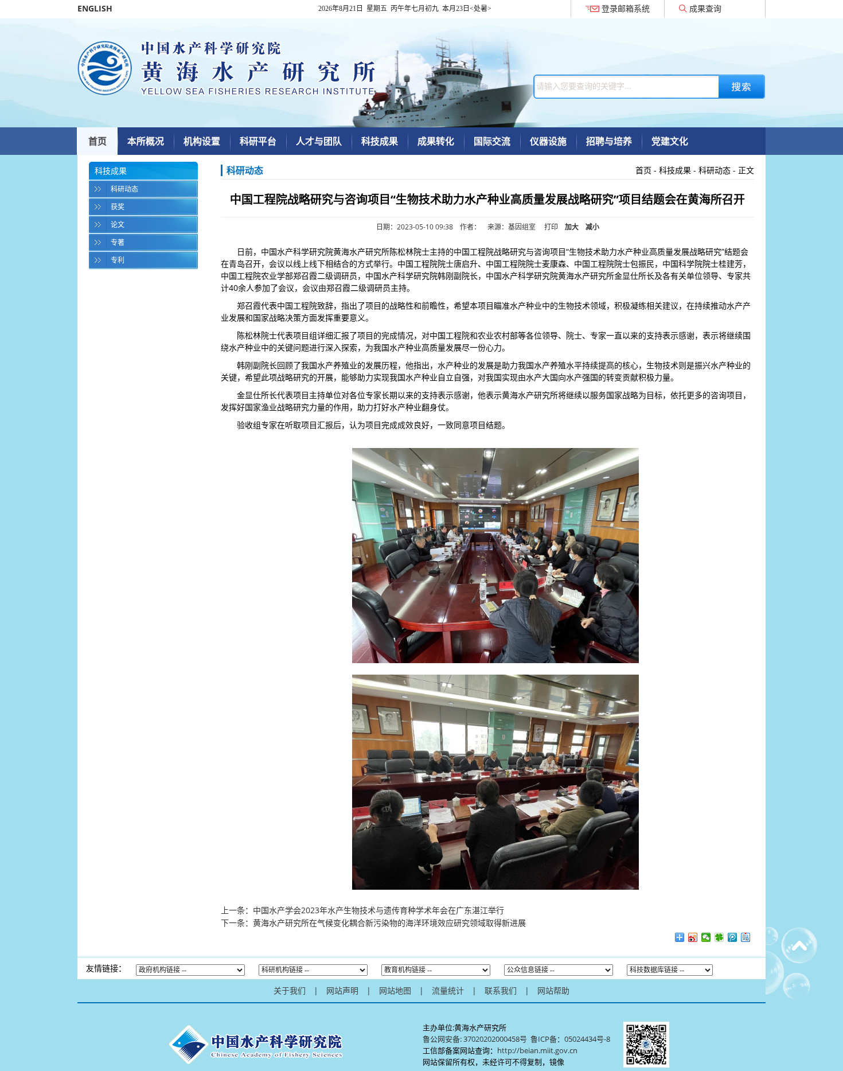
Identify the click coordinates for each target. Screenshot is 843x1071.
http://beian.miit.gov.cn (537, 1050)
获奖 (117, 207)
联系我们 (501, 990)
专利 (117, 260)
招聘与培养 (609, 141)
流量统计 (448, 990)
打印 (551, 227)
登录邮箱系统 (626, 8)
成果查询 (705, 8)
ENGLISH (94, 8)
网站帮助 (553, 990)
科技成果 (379, 141)
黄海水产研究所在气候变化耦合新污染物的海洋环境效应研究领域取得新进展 (389, 922)
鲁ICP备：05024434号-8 (571, 1039)
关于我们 (290, 990)
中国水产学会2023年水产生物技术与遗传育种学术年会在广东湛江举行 (378, 910)
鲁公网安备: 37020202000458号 (475, 1039)
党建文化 (669, 141)
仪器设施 (548, 141)
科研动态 (124, 189)
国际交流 (492, 141)
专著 (117, 242)
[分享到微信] (706, 937)
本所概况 (145, 141)
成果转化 (435, 141)
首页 (97, 141)
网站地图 (395, 990)
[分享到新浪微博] (693, 937)
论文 (117, 224)
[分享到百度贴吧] (746, 937)
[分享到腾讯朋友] (719, 937)
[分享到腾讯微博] (732, 937)
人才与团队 (319, 141)
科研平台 (258, 141)
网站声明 (342, 990)
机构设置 (202, 141)
